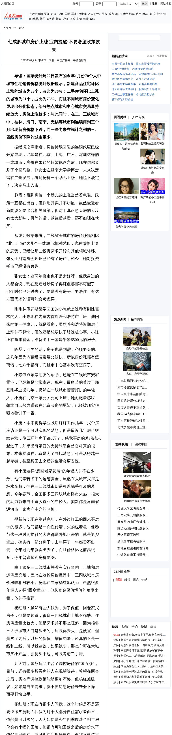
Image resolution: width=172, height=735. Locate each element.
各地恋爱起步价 (145, 94)
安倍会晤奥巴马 (148, 84)
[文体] (116, 671)
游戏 (72, 18)
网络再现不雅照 (128, 535)
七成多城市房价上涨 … (133, 427)
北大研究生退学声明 (124, 89)
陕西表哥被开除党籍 (148, 63)
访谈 (65, 18)
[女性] (116, 676)
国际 (67, 13)
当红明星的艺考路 (126, 197)
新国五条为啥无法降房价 (135, 639)
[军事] (116, 650)
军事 (74, 13)
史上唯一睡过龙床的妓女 (135, 671)
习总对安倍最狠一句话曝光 (137, 645)
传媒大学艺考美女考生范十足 (137, 508)
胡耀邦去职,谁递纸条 (133, 655)
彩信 (79, 18)
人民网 (7, 28)
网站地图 (165, 3)
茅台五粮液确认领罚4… (133, 420)
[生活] (116, 666)
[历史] (116, 655)
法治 (60, 13)
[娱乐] (116, 682)
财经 (125, 13)
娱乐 (152, 13)
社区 (42, 18)
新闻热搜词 (120, 56)
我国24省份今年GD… (132, 414)
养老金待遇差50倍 (143, 68)
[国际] (116, 645)
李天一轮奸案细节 (122, 63)
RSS (92, 18)
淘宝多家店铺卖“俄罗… (133, 387)
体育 (145, 13)
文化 (159, 13)
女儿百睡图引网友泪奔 (133, 548)
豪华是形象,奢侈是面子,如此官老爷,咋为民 (146, 634)
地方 (118, 13)
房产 (138, 13)
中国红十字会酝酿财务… (134, 394)
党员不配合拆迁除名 (124, 74)
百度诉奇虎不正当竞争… (134, 407)
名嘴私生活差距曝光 (152, 143)
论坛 (115, 626)
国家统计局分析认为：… (134, 401)
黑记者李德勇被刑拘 (131, 541)
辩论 (134, 626)
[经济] (116, 639)
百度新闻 (162, 56)
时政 (53, 13)
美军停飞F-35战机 (122, 99)
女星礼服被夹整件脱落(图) (136, 682)
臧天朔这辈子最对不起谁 (135, 676)
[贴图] (116, 661)
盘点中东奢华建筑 (137, 373)
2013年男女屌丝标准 (124, 84)
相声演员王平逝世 (149, 89)
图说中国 (141, 444)
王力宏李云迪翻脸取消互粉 (136, 515)
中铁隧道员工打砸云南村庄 (136, 554)
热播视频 (121, 444)
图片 (104, 13)
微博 (144, 626)
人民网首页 (7, 3)
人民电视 (138, 117)
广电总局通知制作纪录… (134, 381)
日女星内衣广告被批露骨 (134, 521)
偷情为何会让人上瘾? (133, 666)
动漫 (86, 18)
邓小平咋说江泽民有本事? (136, 661)
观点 (111, 13)
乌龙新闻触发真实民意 (137, 475)
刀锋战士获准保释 (122, 94)
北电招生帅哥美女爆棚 (137, 501)
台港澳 (83, 13)
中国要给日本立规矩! (133, 650)
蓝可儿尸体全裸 (145, 79)
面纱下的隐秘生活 (137, 348)
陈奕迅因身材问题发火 (133, 528)
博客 (58, 18)
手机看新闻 (79, 60)
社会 (98, 13)
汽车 (132, 13)
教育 (90, 13)
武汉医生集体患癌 (122, 79)
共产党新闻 (36, 13)
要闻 (46, 13)
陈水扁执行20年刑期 (151, 74)
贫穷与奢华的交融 (126, 226)
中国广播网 (63, 60)
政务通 (51, 18)
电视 (36, 18)
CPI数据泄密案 (120, 68)
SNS (153, 626)
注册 (154, 3)
